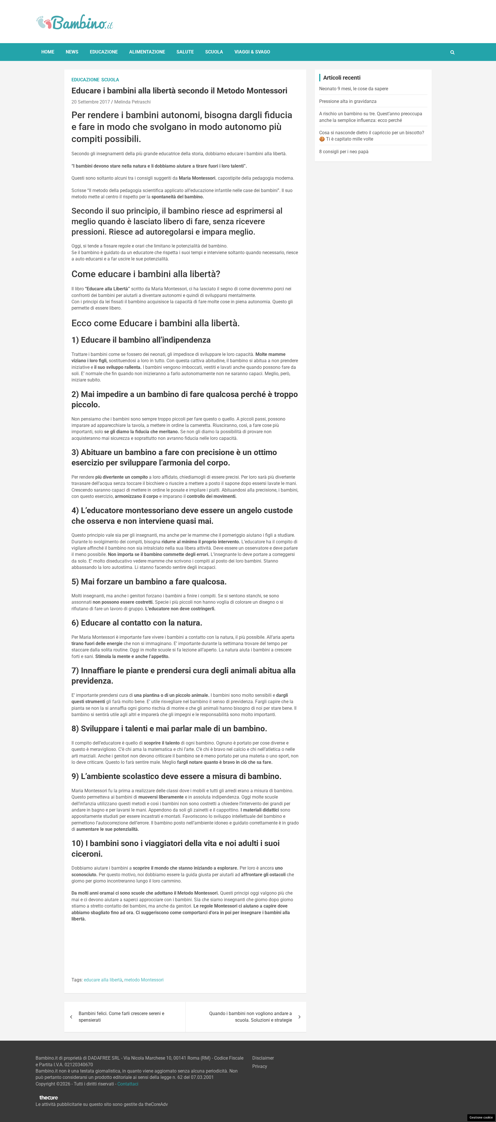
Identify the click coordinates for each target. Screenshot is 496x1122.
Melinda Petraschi (132, 102)
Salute (185, 52)
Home (47, 52)
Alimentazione (147, 52)
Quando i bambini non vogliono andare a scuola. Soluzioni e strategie (250, 1017)
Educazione (104, 52)
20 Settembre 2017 (90, 102)
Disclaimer (263, 1058)
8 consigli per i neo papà (344, 151)
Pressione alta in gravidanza (348, 101)
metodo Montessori (144, 980)
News (72, 52)
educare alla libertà (103, 980)
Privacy (259, 1066)
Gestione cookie (481, 1117)
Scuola (214, 52)
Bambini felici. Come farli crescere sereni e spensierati (121, 1017)
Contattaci (127, 1084)
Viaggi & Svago (252, 52)
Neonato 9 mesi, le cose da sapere (353, 88)
